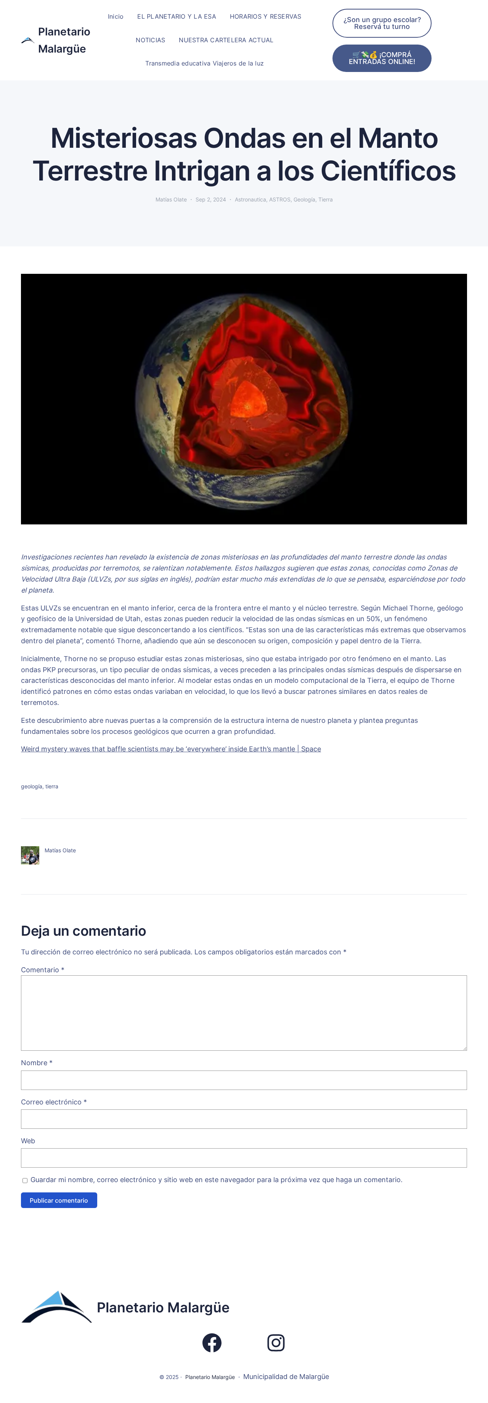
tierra (51, 786)
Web (28, 1141)
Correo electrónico (54, 1102)
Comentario (42, 970)
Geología (304, 199)
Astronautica (250, 199)
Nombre (37, 1063)
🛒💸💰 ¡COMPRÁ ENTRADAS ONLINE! (382, 58)
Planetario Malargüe (163, 1307)
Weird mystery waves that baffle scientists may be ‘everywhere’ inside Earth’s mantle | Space (171, 749)
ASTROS (280, 199)
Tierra (325, 199)
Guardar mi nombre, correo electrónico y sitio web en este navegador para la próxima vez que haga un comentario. (216, 1180)
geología (31, 786)
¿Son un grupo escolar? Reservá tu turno (382, 23)
